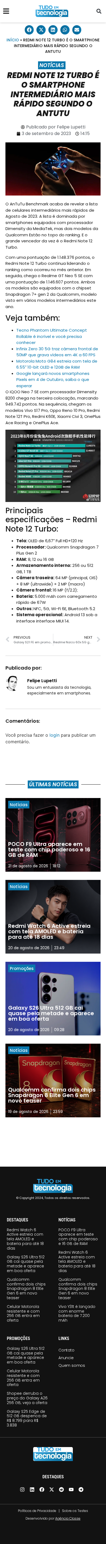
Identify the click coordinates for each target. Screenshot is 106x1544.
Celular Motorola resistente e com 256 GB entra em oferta (23, 1313)
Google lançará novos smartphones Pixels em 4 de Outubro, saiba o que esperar (52, 380)
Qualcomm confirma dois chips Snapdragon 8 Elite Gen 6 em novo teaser (26, 1289)
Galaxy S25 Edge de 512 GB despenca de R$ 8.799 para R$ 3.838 (27, 1418)
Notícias (51, 65)
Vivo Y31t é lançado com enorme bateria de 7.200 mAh (76, 1313)
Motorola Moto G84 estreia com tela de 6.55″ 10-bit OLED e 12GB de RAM (56, 364)
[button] (98, 11)
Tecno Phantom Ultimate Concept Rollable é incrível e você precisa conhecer (51, 336)
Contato (66, 1350)
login (54, 735)
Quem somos (71, 1365)
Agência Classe (67, 1518)
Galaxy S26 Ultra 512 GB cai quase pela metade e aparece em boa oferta (26, 1263)
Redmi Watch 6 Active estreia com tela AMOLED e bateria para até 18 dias (25, 1239)
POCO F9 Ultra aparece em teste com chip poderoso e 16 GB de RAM (78, 1236)
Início (13, 40)
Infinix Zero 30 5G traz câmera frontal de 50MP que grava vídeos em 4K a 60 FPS (57, 352)
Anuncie (66, 1358)
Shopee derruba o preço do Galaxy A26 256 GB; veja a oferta (27, 1398)
